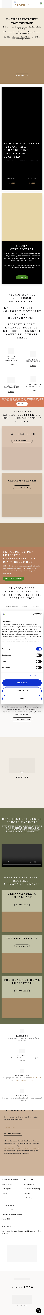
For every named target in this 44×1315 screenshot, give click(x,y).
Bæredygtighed (29, 1184)
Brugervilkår (6, 1219)
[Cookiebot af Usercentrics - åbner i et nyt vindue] (33, 614)
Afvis (22, 698)
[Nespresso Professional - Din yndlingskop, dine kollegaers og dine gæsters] (22, 4)
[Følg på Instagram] (27, 1287)
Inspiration (27, 1193)
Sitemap (4, 1193)
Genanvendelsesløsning (32, 1189)
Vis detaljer (34, 676)
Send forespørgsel (21, 1231)
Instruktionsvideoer (8, 1231)
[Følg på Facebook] (24, 1287)
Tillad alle (22, 683)
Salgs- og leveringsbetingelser (27, 1148)
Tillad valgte (22, 691)
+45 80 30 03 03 (36, 1078)
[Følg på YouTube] (32, 1287)
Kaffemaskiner (7, 1184)
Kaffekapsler (6, 1189)
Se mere (12, 183)
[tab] (8, 606)
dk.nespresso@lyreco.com (24, 1080)
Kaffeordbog (28, 1198)
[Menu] (41, 4)
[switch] (39, 655)
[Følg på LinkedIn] (29, 1287)
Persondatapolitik (9, 1148)
